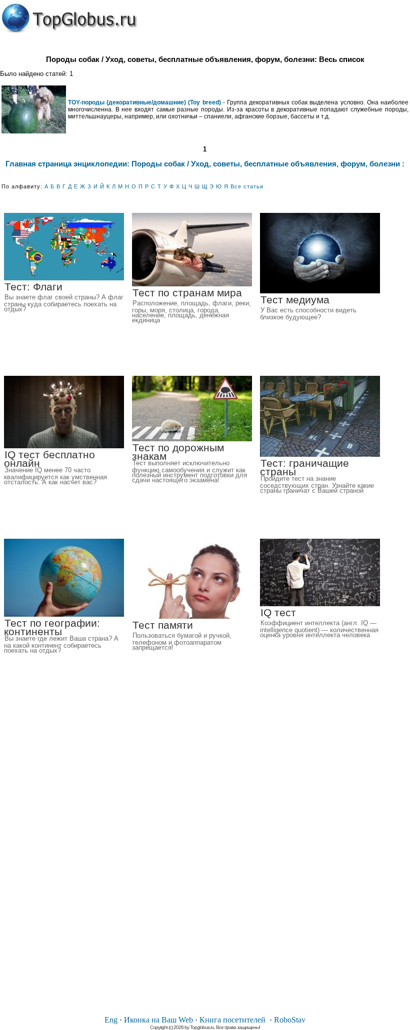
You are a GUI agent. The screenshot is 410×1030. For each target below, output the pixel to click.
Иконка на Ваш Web (158, 1020)
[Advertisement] (205, 857)
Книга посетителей (233, 1020)
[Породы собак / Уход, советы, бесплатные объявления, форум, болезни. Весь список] (69, 18)
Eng (111, 1020)
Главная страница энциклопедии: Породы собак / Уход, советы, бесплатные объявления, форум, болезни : (205, 163)
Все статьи (247, 186)
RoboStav (290, 1020)
